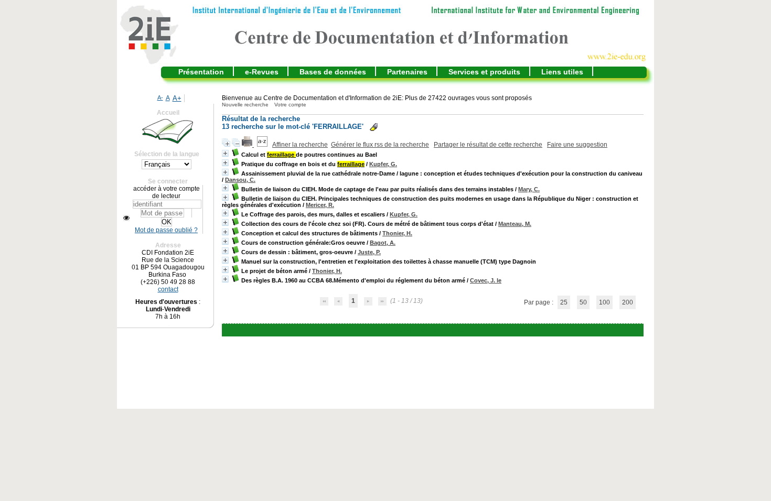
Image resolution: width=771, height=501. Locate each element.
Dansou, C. (240, 180)
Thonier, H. (397, 233)
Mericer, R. (320, 205)
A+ (177, 98)
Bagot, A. (382, 242)
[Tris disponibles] (263, 144)
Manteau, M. (514, 224)
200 (627, 302)
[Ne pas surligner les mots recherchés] (374, 127)
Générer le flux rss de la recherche (380, 144)
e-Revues (262, 72)
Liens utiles (562, 72)
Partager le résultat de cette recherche (488, 144)
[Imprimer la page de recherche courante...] (248, 144)
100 (604, 302)
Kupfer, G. (383, 164)
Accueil (168, 112)
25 (563, 302)
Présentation (201, 72)
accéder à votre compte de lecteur (166, 192)
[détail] (225, 153)
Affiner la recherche (300, 144)
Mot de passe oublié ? (166, 230)
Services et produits (484, 72)
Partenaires (407, 72)
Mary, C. (529, 189)
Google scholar (417, 330)
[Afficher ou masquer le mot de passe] (126, 218)
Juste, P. (369, 252)
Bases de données (332, 72)
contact (168, 289)
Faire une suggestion (577, 144)
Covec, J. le (485, 280)
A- (160, 97)
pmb (458, 330)
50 (583, 302)
